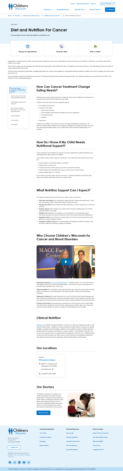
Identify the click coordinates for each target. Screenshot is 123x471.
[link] (72, 3)
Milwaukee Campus (47, 360)
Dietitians (39, 325)
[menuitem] (18, 90)
